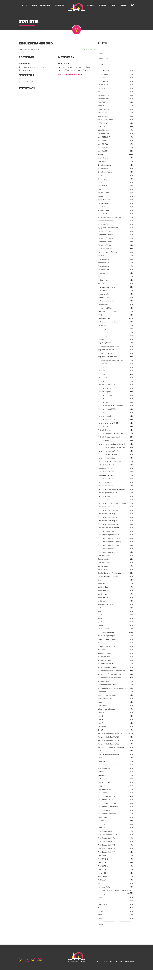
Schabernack (103, 793)
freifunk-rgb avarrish (106, 486)
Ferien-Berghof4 (104, 266)
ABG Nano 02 (103, 123)
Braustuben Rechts (105, 172)
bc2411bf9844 (103, 148)
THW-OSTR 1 (102, 863)
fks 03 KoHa (102, 367)
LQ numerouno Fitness (106, 709)
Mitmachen (45, 5)
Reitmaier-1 (102, 772)
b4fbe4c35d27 (103, 133)
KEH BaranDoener (104, 657)
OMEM (100, 730)
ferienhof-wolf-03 (104, 270)
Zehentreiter (102, 904)
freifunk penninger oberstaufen (109, 549)
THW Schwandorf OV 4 (106, 852)
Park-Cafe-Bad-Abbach (106, 751)
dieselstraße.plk (104, 200)
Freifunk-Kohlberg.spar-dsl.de (109, 437)
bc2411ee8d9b (103, 151)
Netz (24, 5)
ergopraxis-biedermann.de (108, 228)
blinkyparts (102, 161)
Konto (123, 5)
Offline (100, 925)
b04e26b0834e (104, 130)
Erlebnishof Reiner (105, 231)
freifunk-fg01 (103, 427)
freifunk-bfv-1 (103, 399)
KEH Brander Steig (105, 660)
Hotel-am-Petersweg (106, 632)
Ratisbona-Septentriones (107, 765)
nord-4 (100, 723)
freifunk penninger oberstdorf (109, 552)
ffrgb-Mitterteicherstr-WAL (108, 350)
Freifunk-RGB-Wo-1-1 (106, 465)
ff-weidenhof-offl (104, 318)
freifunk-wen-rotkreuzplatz (108, 528)
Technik (90, 5)
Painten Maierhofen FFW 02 (108, 740)
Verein (112, 5)
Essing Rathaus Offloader (107, 252)
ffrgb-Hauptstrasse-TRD (107, 343)
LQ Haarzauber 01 (104, 706)
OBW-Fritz (102, 726)
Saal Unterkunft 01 (105, 789)
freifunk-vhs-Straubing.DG (108, 510)
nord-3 (100, 720)
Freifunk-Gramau (104, 430)
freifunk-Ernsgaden (105, 416)
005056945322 (103, 74)
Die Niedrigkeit (103, 203)
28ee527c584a (103, 88)
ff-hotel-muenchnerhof (106, 287)
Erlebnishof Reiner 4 (105, 245)
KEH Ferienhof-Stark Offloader (109, 678)
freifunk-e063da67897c (107, 409)
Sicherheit (60, 5)
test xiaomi (102, 828)
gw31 (100, 622)
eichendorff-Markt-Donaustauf (109, 217)
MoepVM (101, 713)
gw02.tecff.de (103, 601)
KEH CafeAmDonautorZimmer (109, 667)
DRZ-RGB (101, 207)
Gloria (100, 580)
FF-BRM (101, 284)
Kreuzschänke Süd (105, 699)
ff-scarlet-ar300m (105, 308)
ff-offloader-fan (104, 297)
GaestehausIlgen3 (104, 563)
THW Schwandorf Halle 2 (107, 835)
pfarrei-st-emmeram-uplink (108, 754)
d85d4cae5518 (103, 196)
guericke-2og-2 (103, 590)
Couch (100, 189)
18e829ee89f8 (103, 81)
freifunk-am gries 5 (105, 392)
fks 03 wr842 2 (103, 374)
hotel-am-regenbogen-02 (107, 639)
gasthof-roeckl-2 (104, 570)
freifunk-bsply (103, 402)
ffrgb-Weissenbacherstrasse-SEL (110, 360)
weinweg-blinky (104, 887)
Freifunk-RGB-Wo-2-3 (106, 479)
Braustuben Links (104, 165)
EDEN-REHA (102, 214)
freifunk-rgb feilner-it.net (107, 493)
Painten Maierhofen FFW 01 (108, 737)
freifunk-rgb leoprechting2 (108, 500)
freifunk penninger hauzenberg (109, 542)
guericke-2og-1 (103, 587)
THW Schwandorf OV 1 (106, 842)
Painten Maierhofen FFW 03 (108, 744)
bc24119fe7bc (103, 144)
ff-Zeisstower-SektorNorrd (108, 322)
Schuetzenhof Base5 (105, 800)
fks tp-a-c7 (102, 381)
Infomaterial (129, 962)
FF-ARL (100, 277)
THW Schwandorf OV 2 (106, 845)
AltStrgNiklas (103, 127)
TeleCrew (101, 824)
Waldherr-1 (102, 880)
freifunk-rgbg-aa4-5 (105, 482)
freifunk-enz (102, 413)
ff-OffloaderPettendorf (106, 301)
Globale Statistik (104, 58)
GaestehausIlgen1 (104, 556)
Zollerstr (101, 918)
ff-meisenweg (103, 291)
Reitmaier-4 (102, 779)
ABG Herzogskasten (105, 120)
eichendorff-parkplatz (106, 224)
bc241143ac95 (103, 141)
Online (100, 65)
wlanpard (101, 897)
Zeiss (100, 908)
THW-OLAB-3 (103, 859)
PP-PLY (100, 758)
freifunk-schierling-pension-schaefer (112, 503)
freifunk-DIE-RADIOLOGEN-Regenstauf (112, 406)
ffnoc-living (102, 336)
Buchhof (101, 182)
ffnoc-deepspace (104, 329)
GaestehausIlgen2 (104, 559)
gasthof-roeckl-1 (104, 566)
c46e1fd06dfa (103, 186)
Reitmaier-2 (102, 775)
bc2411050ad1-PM (104, 137)
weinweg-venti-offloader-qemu (110, 894)
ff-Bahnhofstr (103, 280)
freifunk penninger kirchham (108, 545)
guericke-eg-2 (103, 597)
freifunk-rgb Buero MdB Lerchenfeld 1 (112, 489)
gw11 (99, 608)
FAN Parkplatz (103, 256)
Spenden (102, 5)
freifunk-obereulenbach (107, 458)
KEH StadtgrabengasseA (107, 685)
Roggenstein (102, 786)
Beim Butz (102, 154)
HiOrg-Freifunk (103, 629)
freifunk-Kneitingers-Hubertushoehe (111, 434)
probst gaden (103, 761)
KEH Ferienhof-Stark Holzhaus (109, 674)
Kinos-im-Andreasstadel (107, 695)
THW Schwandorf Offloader (108, 838)
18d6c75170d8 (103, 78)
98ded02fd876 (103, 116)
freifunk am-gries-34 (106, 531)
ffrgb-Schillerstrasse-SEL (107, 357)
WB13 (100, 883)
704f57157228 (103, 102)
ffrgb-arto (101, 339)
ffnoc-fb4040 (103, 332)
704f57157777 (103, 106)
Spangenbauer (103, 817)
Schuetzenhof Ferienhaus (107, 803)
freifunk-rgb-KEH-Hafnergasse (109, 461)
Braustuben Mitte (104, 168)
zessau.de (101, 911)
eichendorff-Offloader (106, 221)
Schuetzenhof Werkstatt (107, 814)
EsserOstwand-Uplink (106, 249)
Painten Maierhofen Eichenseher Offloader (114, 733)
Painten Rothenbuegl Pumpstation (111, 747)
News (34, 5)
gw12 (100, 611)
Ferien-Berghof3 (104, 263)
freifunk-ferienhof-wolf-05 (108, 423)
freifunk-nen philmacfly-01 (108, 451)
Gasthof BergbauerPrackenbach (110, 573)
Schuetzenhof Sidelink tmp (108, 807)
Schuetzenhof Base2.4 (106, 796)
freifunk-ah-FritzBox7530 (107, 385)
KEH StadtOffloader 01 (106, 692)
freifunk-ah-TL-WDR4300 (107, 388)
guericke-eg (102, 594)
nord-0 (100, 716)
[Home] (76, 7)
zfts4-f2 (101, 915)
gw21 (100, 615)
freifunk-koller (103, 440)
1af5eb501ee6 (103, 85)
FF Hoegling (102, 364)
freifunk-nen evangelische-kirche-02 (112, 447)
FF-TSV (100, 315)
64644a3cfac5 (103, 99)
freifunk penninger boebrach (108, 535)
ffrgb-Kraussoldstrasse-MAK (109, 346)
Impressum (96, 962)
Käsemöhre (102, 650)
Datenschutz (108, 962)
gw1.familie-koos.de (105, 604)
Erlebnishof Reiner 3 (105, 242)
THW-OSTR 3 (103, 869)
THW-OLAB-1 (103, 856)
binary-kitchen (103, 158)
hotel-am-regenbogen (106, 636)
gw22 (100, 618)
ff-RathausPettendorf (106, 304)
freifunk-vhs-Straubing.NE (108, 517)
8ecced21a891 (103, 113)
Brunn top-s (102, 179)
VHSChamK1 (102, 876)
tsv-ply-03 (102, 873)
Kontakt (119, 962)
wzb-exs (101, 901)
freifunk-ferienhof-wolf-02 (108, 420)
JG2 (99, 643)
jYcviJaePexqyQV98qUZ (106, 646)
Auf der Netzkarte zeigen (70, 75)
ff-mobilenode (103, 294)
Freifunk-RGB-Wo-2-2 (106, 475)
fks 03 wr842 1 (103, 371)
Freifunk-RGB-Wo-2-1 (106, 472)
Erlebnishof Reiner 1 (105, 235)
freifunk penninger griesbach (109, 538)
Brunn (100, 175)
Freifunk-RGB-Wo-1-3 (106, 468)
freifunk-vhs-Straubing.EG (108, 514)
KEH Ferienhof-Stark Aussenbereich (111, 671)
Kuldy (100, 702)
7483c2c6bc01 (103, 109)
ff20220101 (102, 325)
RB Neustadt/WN (104, 768)
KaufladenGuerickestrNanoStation (110, 653)
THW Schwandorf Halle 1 (107, 831)
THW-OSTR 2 (103, 866)
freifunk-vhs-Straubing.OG (108, 521)
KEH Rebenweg (103, 681)
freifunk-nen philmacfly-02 (108, 454)
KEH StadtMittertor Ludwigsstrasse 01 (112, 688)
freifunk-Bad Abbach (105, 395)
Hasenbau (101, 625)
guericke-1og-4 (103, 583)
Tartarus (101, 821)
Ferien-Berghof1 (104, 259)
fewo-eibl (101, 273)
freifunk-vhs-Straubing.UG (108, 524)
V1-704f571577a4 (104, 71)
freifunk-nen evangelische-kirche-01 (111, 444)
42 (99, 92)
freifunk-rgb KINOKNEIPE (107, 496)
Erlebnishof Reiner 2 (105, 238)
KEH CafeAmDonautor (106, 664)
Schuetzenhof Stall (105, 810)
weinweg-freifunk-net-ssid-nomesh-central (114, 890)
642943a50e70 (103, 95)
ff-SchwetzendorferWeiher (108, 311)
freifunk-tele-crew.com (107, 507)
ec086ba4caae (103, 210)
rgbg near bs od (104, 782)
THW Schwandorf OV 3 (106, 849)
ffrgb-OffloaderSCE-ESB (107, 353)
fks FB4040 (102, 378)
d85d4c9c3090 (103, 193)
